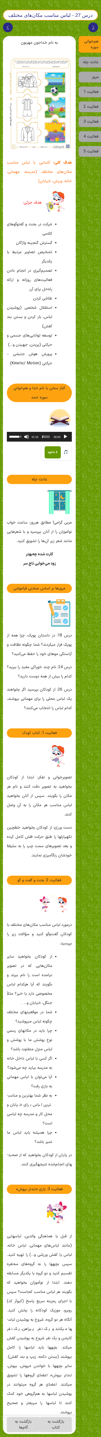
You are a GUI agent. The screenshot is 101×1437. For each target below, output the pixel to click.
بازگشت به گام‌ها (23, 1424)
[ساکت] (26, 436)
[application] (39, 437)
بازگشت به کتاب (56, 1424)
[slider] (46, 437)
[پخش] (65, 436)
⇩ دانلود (53, 452)
